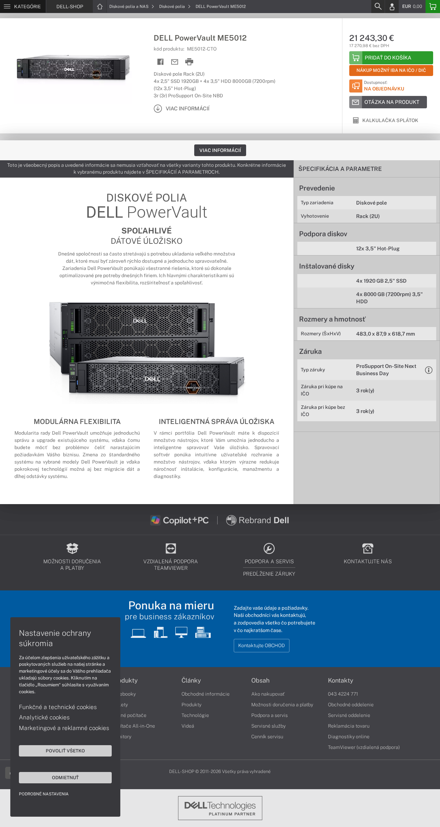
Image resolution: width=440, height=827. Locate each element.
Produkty (125, 680)
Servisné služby (268, 726)
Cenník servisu (267, 736)
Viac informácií (220, 150)
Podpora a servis (269, 715)
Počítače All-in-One (133, 726)
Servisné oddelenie (349, 715)
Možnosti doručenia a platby (282, 704)
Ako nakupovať (268, 694)
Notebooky (124, 694)
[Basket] (433, 6)
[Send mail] (175, 62)
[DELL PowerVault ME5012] (73, 69)
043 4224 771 (343, 694)
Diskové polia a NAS (129, 6)
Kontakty (340, 680)
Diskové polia (172, 6)
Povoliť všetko (65, 750)
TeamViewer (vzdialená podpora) (364, 747)
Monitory (121, 736)
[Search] (378, 6)
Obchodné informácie (206, 694)
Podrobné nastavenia (44, 794)
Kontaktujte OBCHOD (261, 645)
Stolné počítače (129, 715)
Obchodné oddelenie (351, 704)
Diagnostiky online (349, 736)
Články (191, 680)
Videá (188, 726)
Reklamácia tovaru (349, 726)
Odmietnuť (65, 777)
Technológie (195, 715)
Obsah (260, 680)
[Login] (392, 6)
